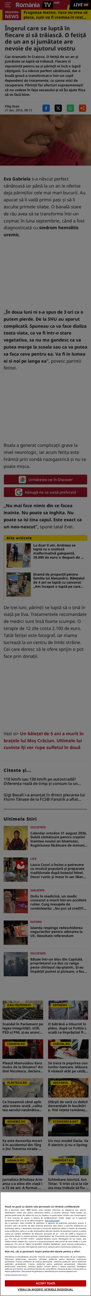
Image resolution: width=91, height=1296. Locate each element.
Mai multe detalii (52, 1220)
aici (6, 1239)
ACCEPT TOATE (45, 1283)
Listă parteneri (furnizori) (16, 1275)
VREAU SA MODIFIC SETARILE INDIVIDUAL (45, 1289)
